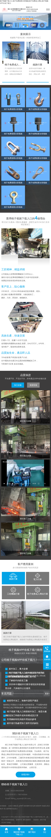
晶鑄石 (10, 806)
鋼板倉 (15, 806)
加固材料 (38, 806)
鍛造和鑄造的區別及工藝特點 (22, 676)
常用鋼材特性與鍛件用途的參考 (21, 719)
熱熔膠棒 (27, 806)
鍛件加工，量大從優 (18, 669)
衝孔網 (32, 806)
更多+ (47, 694)
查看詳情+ (25, 775)
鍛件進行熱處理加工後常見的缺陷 (22, 723)
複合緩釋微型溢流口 (11, 809)
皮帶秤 (20, 806)
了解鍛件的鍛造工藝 (18, 680)
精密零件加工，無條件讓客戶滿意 (22, 701)
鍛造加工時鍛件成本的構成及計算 (22, 715)
